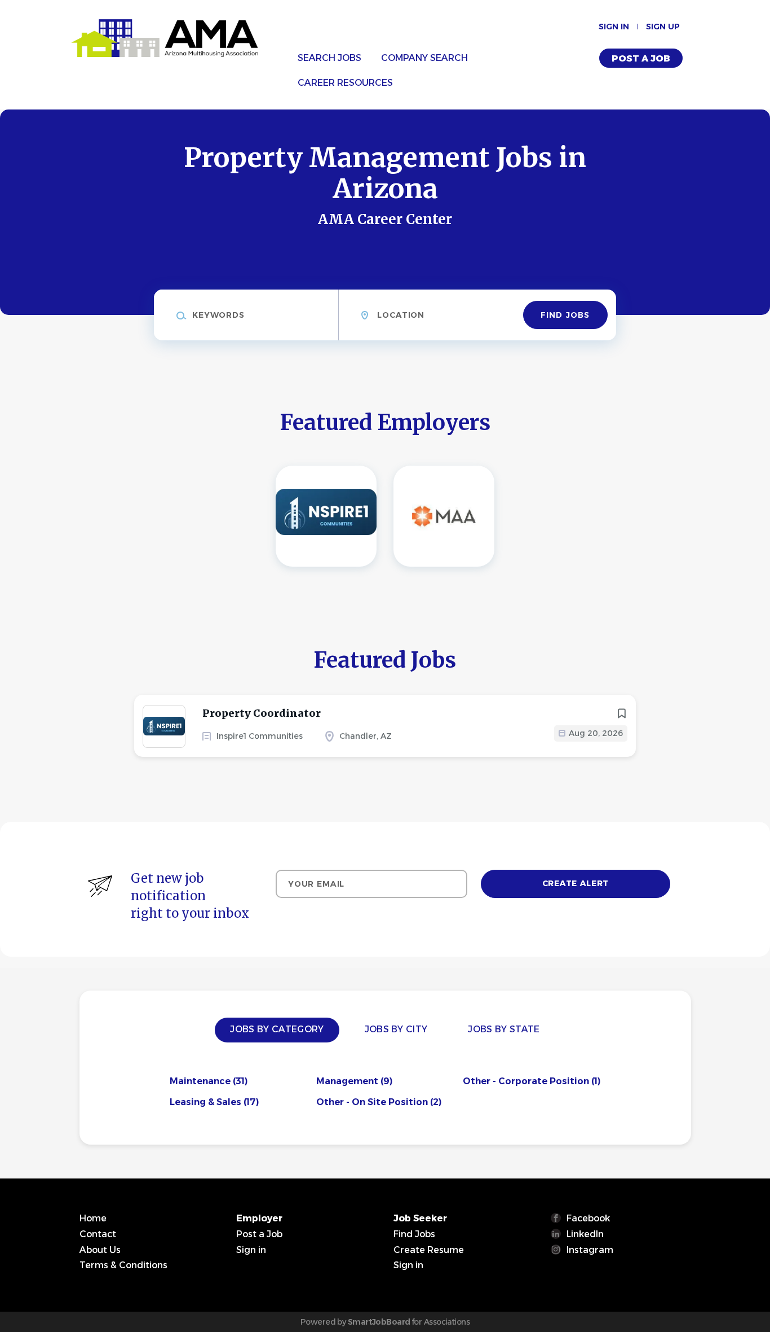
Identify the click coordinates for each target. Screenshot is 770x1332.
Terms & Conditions (123, 1265)
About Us (100, 1250)
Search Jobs (329, 57)
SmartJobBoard (379, 1322)
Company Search (424, 57)
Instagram (590, 1250)
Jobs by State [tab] (503, 1029)
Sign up (663, 26)
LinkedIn (585, 1234)
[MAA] (443, 516)
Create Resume (428, 1250)
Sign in (614, 26)
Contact (97, 1234)
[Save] (621, 713)
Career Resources (345, 82)
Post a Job (641, 58)
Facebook (588, 1218)
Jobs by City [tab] (396, 1029)
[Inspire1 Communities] (326, 516)
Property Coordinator (261, 713)
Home (93, 1218)
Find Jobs (565, 315)
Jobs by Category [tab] (277, 1029)
